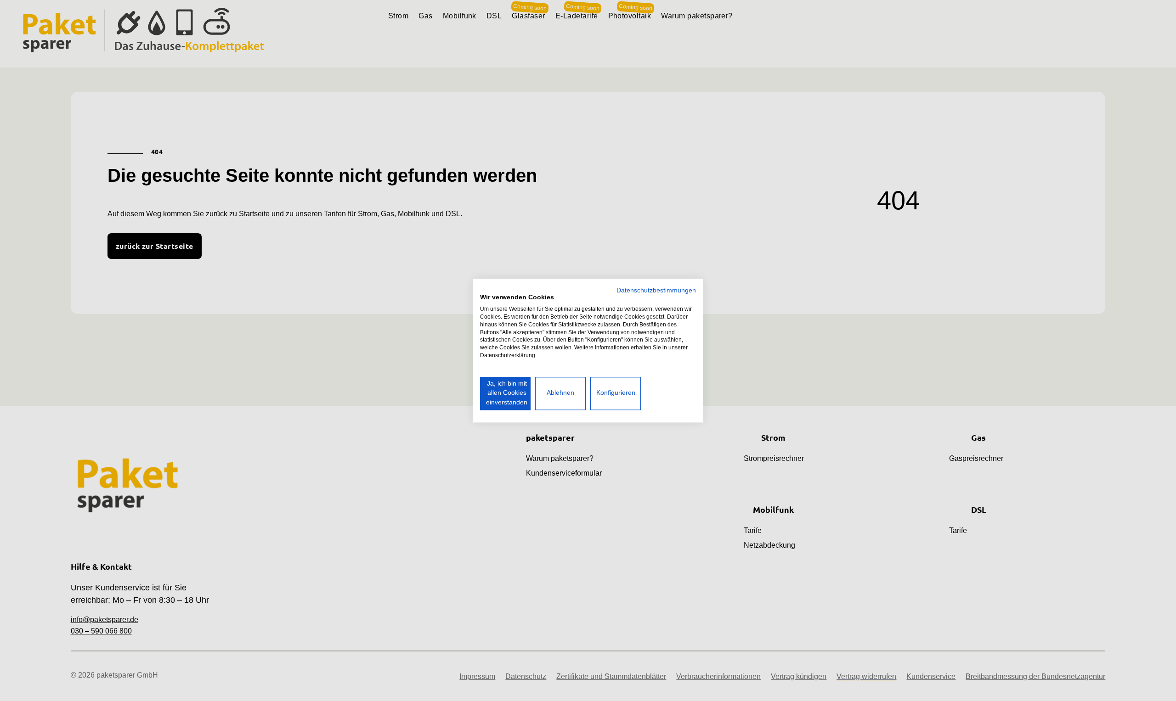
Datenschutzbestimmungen (656, 290)
